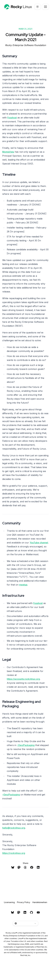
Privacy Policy (23, 902)
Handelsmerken (39, 902)
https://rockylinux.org (13, 853)
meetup (23, 584)
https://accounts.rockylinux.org (23, 679)
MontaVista (8, 151)
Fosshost (12, 117)
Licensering (9, 902)
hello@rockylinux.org (13, 827)
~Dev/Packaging (26, 745)
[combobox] (25, 923)
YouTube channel (39, 542)
